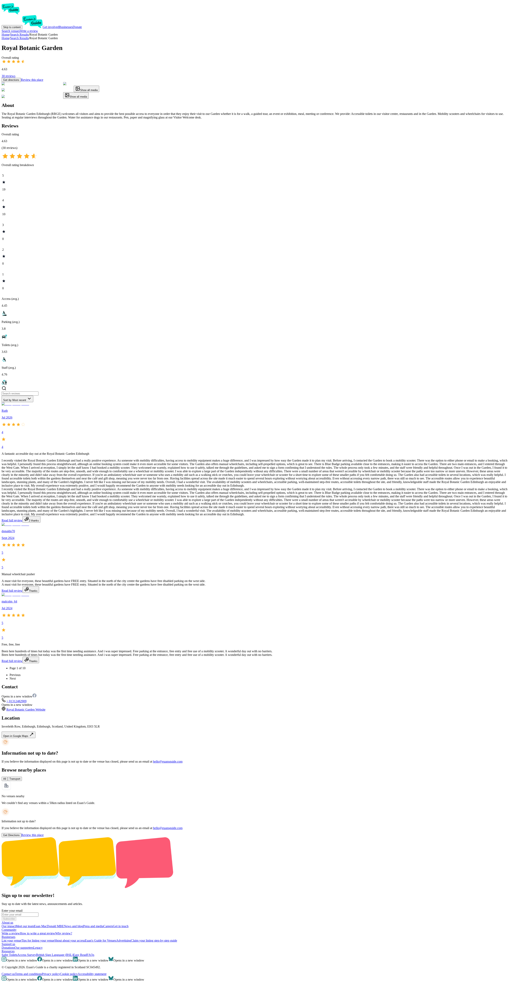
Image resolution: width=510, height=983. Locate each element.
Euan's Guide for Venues (100, 940)
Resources (8, 951)
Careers (108, 926)
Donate (77, 27)
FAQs (90, 955)
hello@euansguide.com (167, 761)
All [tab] (4, 778)
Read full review (12, 520)
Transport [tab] (14, 778)
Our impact (9, 926)
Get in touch (120, 926)
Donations (8, 947)
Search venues (11, 31)
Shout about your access (69, 940)
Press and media (93, 926)
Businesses (66, 27)
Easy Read (80, 955)
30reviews (8, 76)
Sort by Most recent (14, 400)
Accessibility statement (92, 974)
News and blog (73, 926)
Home (5, 38)
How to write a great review (37, 933)
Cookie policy (69, 974)
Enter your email (12, 910)
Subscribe (9, 918)
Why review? (63, 933)
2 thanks (34, 520)
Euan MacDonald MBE (49, 926)
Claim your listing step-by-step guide (154, 940)
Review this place (32, 79)
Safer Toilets (9, 955)
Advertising (123, 940)
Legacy (38, 947)
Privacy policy (51, 974)
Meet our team (25, 926)
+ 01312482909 (16, 701)
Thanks (33, 590)
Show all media (89, 90)
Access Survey (26, 955)
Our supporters (24, 947)
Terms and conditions (28, 974)
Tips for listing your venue (37, 940)
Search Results (19, 38)
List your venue (11, 940)
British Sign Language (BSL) (54, 955)
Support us (8, 944)
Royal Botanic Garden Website (25, 709)
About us (7, 922)
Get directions (11, 79)
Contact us (8, 974)
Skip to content (12, 27)
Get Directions (11, 835)
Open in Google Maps (16, 736)
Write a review (29, 31)
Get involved (51, 27)
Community (9, 929)
